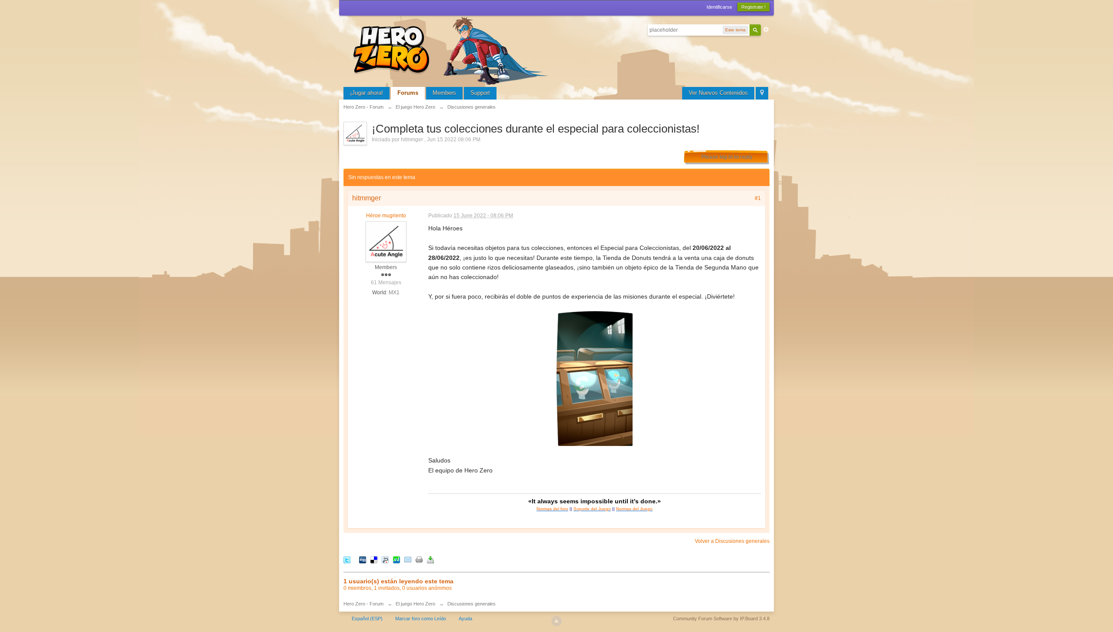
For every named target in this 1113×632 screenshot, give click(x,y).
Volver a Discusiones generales (732, 541)
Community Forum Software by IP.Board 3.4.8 (721, 618)
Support (480, 93)
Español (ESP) (367, 618)
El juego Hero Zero (415, 603)
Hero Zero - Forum (363, 603)
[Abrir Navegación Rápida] (762, 93)
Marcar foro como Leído (420, 618)
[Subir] (556, 621)
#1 (758, 198)
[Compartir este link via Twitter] (346, 559)
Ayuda (465, 618)
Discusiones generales (471, 603)
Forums (407, 93)
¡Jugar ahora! (366, 93)
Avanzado (766, 29)
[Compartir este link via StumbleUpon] (396, 559)
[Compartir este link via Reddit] (385, 559)
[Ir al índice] (452, 50)
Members (444, 93)
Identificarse (719, 7)
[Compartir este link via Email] (407, 559)
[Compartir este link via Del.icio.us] (373, 559)
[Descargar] (430, 559)
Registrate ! (753, 7)
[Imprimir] (419, 559)
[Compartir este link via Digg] (362, 559)
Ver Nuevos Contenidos (718, 93)
